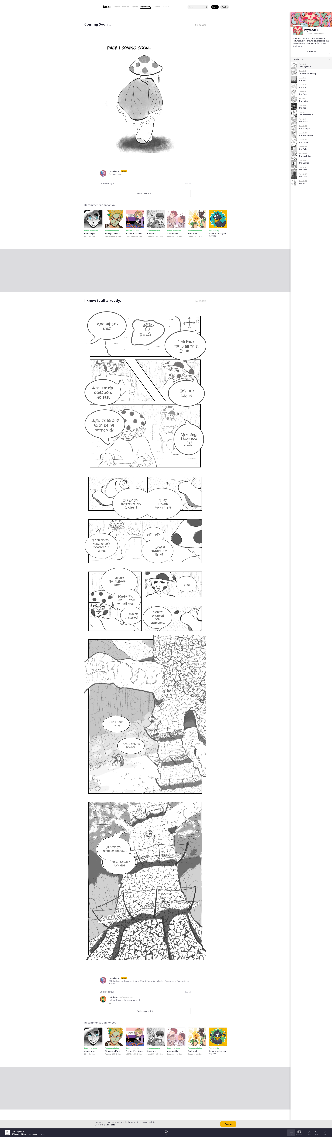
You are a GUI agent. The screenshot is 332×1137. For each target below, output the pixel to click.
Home (117, 7)
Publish (225, 7)
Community (145, 7)
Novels (135, 7)
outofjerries (114, 997)
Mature (157, 7)
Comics (125, 7)
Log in (214, 7)
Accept (228, 1124)
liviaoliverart (114, 171)
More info (99, 1125)
